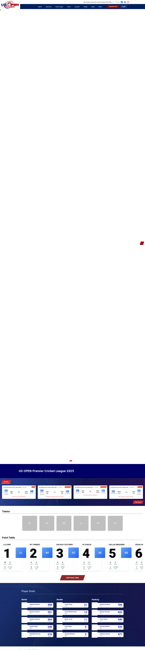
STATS (69, 6)
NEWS (92, 6)
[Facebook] (122, 2)
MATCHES (48, 6)
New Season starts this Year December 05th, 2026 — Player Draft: (88, 2)
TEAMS (85, 6)
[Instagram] (128, 2)
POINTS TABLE (59, 6)
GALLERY (77, 6)
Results (6, 482)
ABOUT (40, 6)
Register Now (113, 6)
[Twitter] (125, 2)
